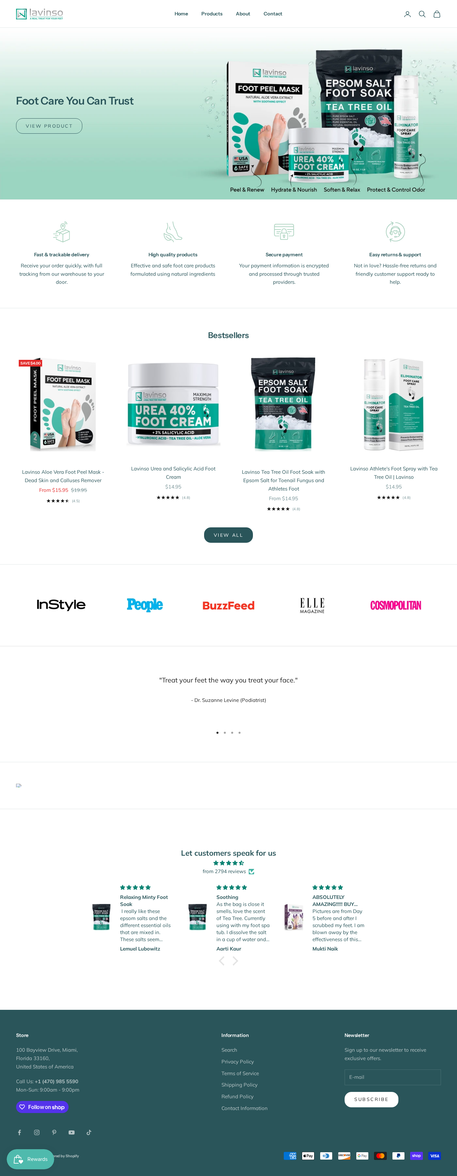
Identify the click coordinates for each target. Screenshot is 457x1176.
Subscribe (371, 1099)
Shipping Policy (239, 1085)
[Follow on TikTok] (89, 1132)
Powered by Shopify (62, 1156)
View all (228, 535)
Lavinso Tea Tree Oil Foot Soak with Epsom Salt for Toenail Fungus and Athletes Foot (283, 480)
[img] (228, 863)
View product (49, 126)
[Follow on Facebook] (19, 1132)
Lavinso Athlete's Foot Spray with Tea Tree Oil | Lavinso (394, 472)
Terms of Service (240, 1073)
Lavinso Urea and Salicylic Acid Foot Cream (173, 472)
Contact (273, 14)
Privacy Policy (237, 1061)
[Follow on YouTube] (71, 1132)
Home (181, 14)
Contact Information (244, 1108)
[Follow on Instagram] (36, 1132)
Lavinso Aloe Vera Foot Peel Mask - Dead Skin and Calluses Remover (63, 476)
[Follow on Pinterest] (54, 1132)
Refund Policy (237, 1096)
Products (211, 14)
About (243, 14)
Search (229, 1050)
